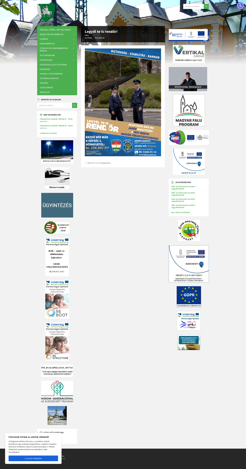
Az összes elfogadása (33, 458)
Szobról (44, 39)
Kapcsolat (45, 92)
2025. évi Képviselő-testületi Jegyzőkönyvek (183, 194)
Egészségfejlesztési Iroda (53, 64)
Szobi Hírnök (46, 87)
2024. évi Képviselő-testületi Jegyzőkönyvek (183, 200)
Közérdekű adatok (49, 78)
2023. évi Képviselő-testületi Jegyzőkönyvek (183, 206)
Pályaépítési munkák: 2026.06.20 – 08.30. (56, 125)
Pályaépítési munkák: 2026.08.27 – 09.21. (56, 119)
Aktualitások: (100, 38)
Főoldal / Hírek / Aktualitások (55, 29)
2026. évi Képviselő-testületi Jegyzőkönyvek (183, 187)
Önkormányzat (47, 43)
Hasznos (44, 83)
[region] (33, 448)
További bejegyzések (48, 133)
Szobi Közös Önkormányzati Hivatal (54, 49)
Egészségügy (46, 60)
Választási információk (52, 34)
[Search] (206, 6)
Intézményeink (47, 55)
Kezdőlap (88, 38)
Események (45, 69)
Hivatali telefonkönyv (51, 73)
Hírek (98, 163)
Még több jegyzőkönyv (180, 212)
